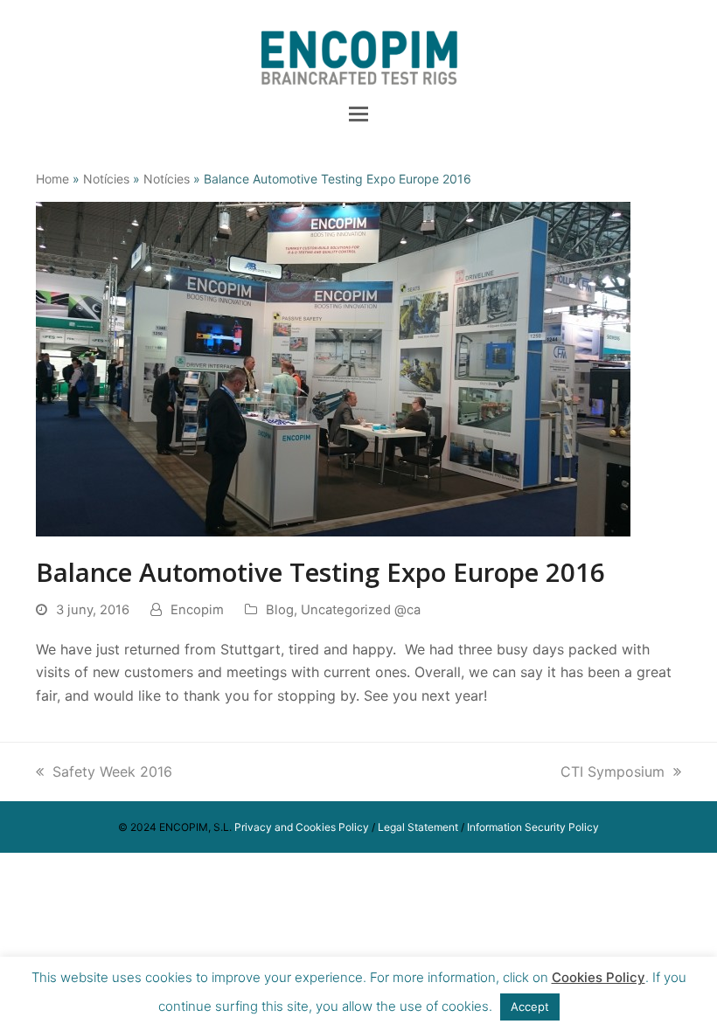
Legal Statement (418, 827)
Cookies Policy (598, 977)
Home (52, 178)
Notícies (106, 178)
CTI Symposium (612, 771)
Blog (280, 610)
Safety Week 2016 (112, 771)
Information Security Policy (533, 827)
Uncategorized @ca (361, 610)
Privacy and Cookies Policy (301, 827)
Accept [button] (530, 1007)
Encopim (197, 610)
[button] (358, 113)
